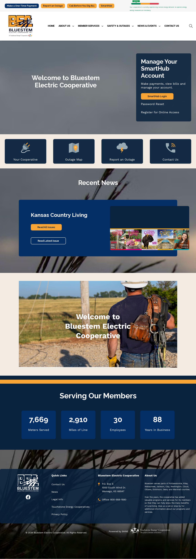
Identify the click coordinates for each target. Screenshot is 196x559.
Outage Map (73, 151)
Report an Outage (122, 151)
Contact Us (171, 151)
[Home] (20, 26)
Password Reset (152, 104)
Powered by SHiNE (118, 531)
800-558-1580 (118, 499)
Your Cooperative (25, 151)
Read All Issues (46, 227)
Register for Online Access (160, 112)
